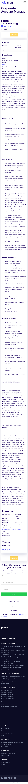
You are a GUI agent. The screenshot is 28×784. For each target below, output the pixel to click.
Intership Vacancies (6, 690)
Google (15, 610)
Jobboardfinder (5, 762)
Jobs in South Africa (7, 704)
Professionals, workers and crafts (11, 529)
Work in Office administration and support (13, 676)
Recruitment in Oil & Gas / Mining (10, 661)
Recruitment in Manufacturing (9, 657)
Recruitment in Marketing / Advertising (12, 659)
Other (3, 64)
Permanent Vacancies (7, 694)
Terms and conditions (7, 733)
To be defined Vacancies (8, 698)
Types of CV (4, 746)
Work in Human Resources (8, 681)
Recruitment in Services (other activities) (12, 665)
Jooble (3, 764)
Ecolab (6, 549)
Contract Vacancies (6, 692)
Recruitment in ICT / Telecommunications (12, 654)
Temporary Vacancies (7, 696)
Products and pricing (7, 755)
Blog (2, 735)
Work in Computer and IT (8, 679)
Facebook (15, 607)
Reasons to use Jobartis (8, 753)
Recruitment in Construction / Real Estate (12, 650)
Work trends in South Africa (9, 706)
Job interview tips (6, 744)
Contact (3, 731)
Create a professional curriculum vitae (12, 742)
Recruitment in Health (7, 652)
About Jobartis (5, 729)
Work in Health (5, 683)
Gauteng (6, 26)
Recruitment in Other (7, 663)
